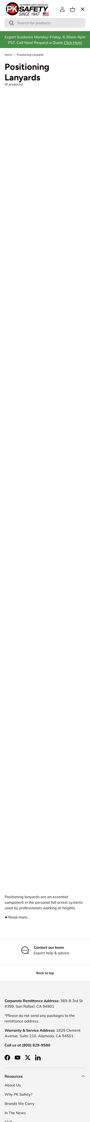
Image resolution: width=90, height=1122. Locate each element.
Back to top (45, 973)
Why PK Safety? (18, 1094)
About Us (13, 1085)
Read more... (17, 917)
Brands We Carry (20, 1103)
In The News (15, 1112)
